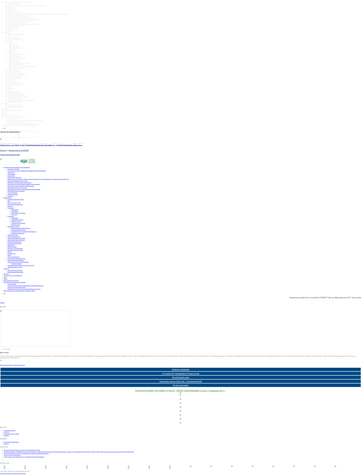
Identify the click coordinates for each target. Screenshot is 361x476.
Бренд (9, 90)
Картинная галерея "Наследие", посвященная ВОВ (181, 381)
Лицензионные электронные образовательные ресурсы (24, 124)
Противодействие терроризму (16, 73)
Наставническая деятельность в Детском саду (21, 100)
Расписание (14, 44)
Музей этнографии (180, 385)
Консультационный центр (15, 39)
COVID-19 (6, 103)
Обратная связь (12, 81)
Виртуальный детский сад (11, 115)
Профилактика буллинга (15, 76)
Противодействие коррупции (16, 75)
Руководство (11, 10)
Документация (12, 119)
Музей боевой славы (180, 377)
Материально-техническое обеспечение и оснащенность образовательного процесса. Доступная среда (38, 14)
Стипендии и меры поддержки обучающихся (21, 21)
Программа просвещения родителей (14, 117)
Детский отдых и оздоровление (13, 110)
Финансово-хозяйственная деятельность (19, 17)
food (5, 112)
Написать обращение (180, 369)
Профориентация (13, 70)
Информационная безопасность (20, 63)
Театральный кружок (14, 71)
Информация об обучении (15, 107)
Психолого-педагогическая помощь (18, 97)
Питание (6, 108)
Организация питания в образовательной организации (24, 24)
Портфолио (14, 46)
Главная (2, 302)
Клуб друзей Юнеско (14, 91)
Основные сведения (13, 4)
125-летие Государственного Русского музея (180, 373)
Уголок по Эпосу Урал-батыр (12, 455)
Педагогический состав (14, 12)
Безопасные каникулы (17, 68)
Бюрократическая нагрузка (16, 34)
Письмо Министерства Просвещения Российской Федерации (25, 120)
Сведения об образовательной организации (17, 2)
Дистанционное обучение (15, 85)
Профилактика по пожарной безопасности (23, 66)
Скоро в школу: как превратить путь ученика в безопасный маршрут (24, 457)
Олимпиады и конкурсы (18, 48)
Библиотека (11, 80)
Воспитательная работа (14, 78)
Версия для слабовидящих (9, 132)
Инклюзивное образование (16, 95)
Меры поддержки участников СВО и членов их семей (19, 125)
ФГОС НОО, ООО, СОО (14, 37)
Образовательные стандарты (16, 26)
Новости (10, 41)
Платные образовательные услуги (18, 15)
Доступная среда (12, 27)
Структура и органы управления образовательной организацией (27, 5)
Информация (8, 32)
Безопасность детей (13, 61)
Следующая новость (19, 365)
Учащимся (11, 42)
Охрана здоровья (13, 29)
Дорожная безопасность (18, 64)
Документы (11, 7)
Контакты (10, 31)
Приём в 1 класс (15, 56)
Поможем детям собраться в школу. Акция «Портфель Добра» (22, 450)
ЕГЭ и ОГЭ (14, 49)
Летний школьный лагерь (15, 83)
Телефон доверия (16, 98)
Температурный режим (18, 58)
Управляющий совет (17, 54)
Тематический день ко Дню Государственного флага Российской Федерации (26, 453)
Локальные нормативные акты (17, 122)
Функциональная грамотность (17, 93)
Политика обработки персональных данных (13, 473)
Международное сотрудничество (17, 22)
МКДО (5, 113)
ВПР (9, 36)
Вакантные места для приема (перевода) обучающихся (24, 19)
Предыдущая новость (6, 365)
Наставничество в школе (15, 102)
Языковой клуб (15, 59)
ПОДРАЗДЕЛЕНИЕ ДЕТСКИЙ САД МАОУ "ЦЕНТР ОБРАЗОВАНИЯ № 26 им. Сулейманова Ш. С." (181, 391)
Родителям (11, 51)
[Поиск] (4, 128)
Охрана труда (12, 88)
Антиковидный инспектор (15, 105)
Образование (11, 9)
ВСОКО (10, 86)
